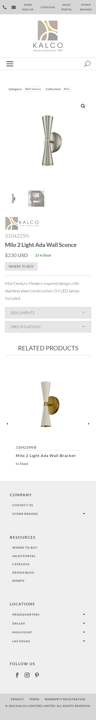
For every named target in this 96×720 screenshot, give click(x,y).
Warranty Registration (65, 699)
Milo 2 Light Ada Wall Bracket (46, 455)
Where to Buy (21, 266)
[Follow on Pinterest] (37, 675)
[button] (83, 106)
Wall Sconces (33, 89)
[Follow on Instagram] (27, 675)
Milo (67, 89)
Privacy (17, 699)
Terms (34, 699)
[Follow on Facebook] (17, 675)
